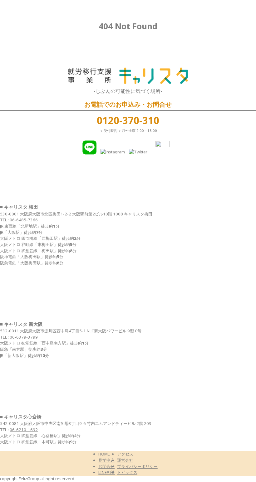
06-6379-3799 (24, 337)
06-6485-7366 (24, 220)
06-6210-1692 (24, 430)
